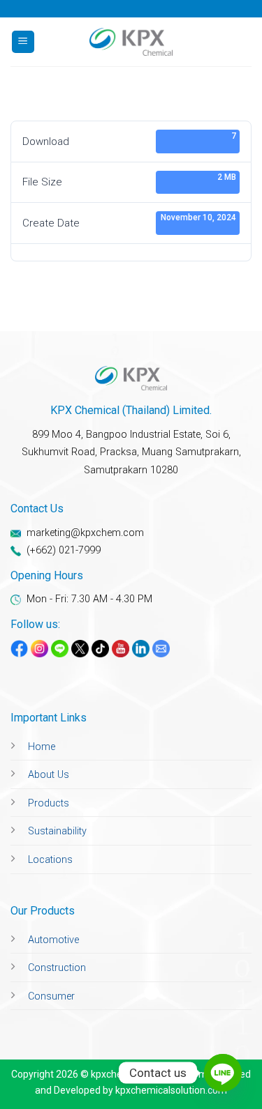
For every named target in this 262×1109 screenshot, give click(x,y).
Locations (50, 860)
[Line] (223, 1073)
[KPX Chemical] (131, 42)
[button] (23, 42)
